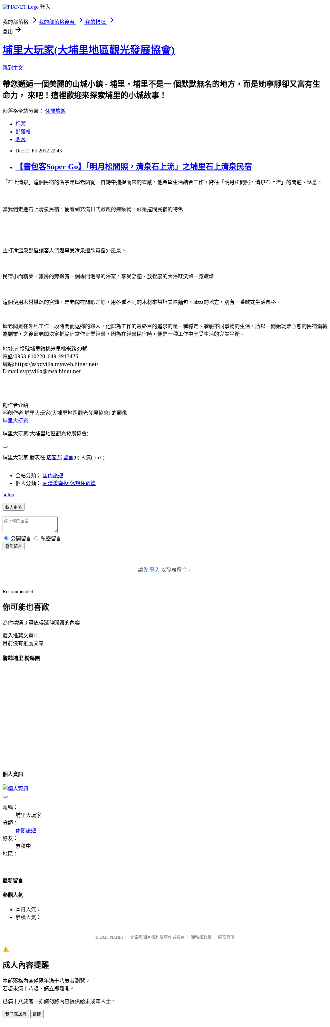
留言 (68, 457)
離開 (37, 1014)
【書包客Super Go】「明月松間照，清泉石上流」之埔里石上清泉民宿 (133, 166)
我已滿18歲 (15, 1014)
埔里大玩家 (15, 420)
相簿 (20, 124)
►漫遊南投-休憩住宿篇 (69, 483)
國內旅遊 (53, 475)
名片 (20, 139)
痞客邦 (54, 457)
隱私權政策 (201, 937)
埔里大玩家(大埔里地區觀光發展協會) (89, 50)
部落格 (23, 131)
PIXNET (117, 937)
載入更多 (13, 507)
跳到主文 (13, 68)
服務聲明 (226, 937)
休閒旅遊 (55, 111)
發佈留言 (13, 546)
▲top (8, 494)
